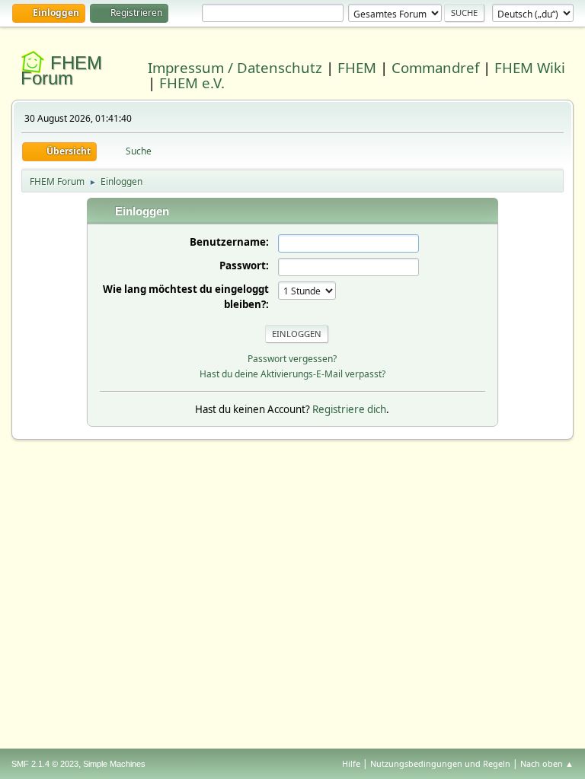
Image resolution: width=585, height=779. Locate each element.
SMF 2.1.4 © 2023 (44, 763)
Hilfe (351, 763)
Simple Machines (114, 763)
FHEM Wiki (529, 67)
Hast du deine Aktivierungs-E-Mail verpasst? (292, 373)
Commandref (435, 67)
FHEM (356, 67)
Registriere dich (349, 409)
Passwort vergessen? (292, 358)
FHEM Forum (61, 70)
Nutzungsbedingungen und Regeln (440, 763)
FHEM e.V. (192, 82)
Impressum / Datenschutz (235, 67)
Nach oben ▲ (547, 763)
